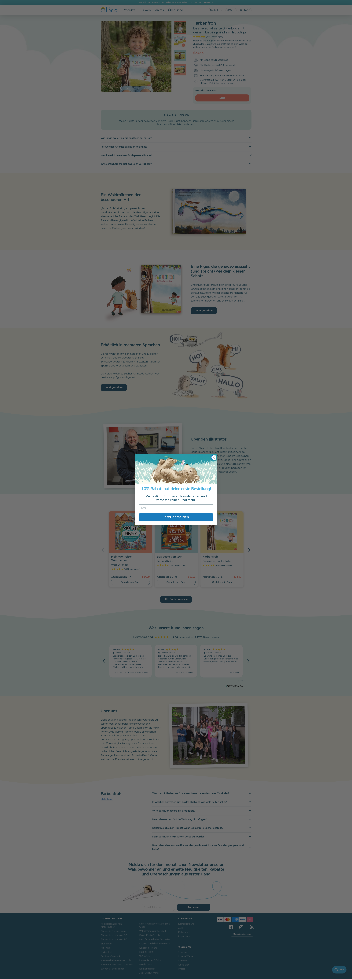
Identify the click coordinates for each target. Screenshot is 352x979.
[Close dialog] (213, 457)
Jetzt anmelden (176, 517)
